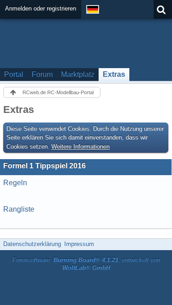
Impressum (79, 244)
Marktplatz (77, 74)
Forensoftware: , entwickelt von (86, 264)
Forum (42, 74)
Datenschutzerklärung (32, 244)
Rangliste (18, 209)
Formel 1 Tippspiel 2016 (44, 166)
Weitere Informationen (80, 146)
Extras (114, 74)
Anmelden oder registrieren (40, 8)
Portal (13, 74)
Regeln (15, 183)
